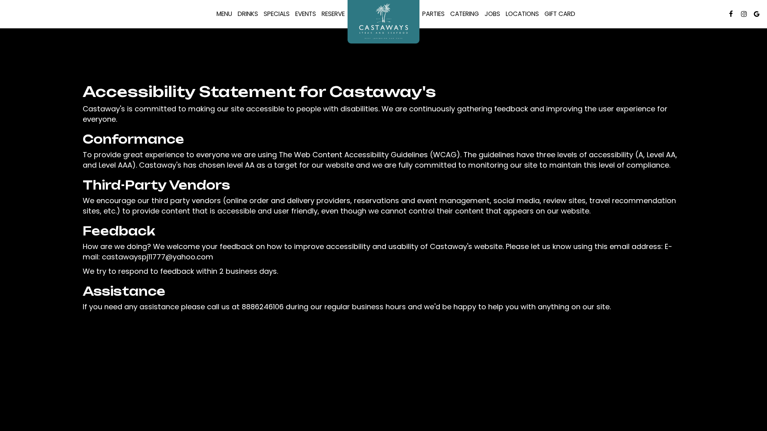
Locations (522, 14)
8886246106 (263, 307)
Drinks (248, 14)
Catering (464, 14)
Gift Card (558, 14)
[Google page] (756, 14)
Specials (277, 14)
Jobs (492, 14)
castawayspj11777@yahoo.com (157, 257)
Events (305, 14)
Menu (224, 14)
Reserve (332, 14)
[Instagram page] (743, 14)
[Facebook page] (731, 14)
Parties (433, 14)
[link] (383, 21)
